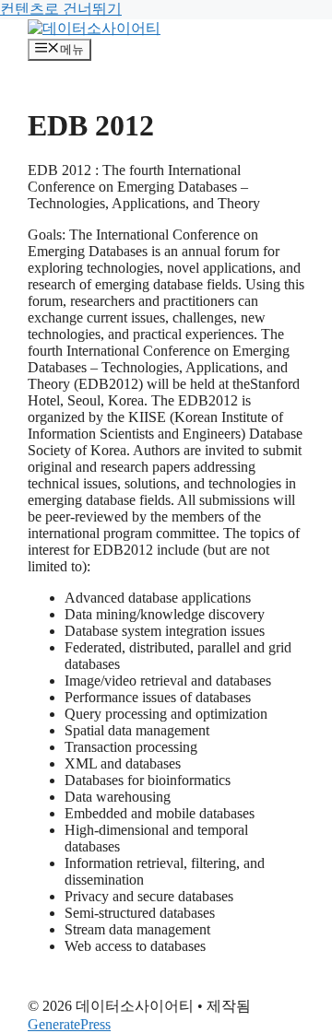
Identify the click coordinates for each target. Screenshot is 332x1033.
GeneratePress (69, 1024)
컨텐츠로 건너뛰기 (61, 9)
